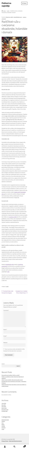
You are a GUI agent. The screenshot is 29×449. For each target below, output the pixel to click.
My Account (5, 446)
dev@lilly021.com (18, 17)
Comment (6, 310)
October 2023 (4, 411)
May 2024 (4, 405)
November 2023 (5, 409)
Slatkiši (3, 426)
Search (3, 363)
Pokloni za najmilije (6, 4)
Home (4, 11)
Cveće (8, 11)
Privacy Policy (5, 441)
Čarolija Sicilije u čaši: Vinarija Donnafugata (7, 292)
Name (5, 329)
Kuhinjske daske (5, 419)
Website (5, 342)
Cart (22, 445)
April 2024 (4, 406)
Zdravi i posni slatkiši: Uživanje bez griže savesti (12, 380)
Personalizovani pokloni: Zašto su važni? (10, 375)
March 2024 (4, 408)
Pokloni (3, 421)
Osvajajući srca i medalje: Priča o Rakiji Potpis (21, 292)
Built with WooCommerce (15, 441)
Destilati (3, 427)
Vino (3, 423)
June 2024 (4, 403)
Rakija (3, 424)
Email (5, 336)
